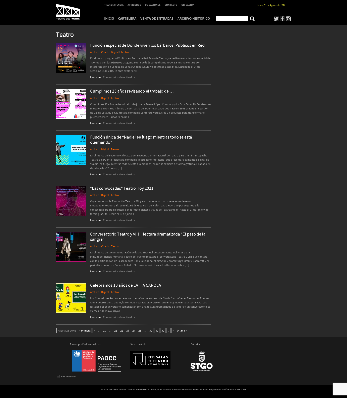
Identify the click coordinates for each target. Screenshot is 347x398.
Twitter (276, 18)
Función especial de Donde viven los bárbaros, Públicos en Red (147, 45)
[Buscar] (252, 18)
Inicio (109, 18)
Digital (115, 52)
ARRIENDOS (134, 5)
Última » (182, 331)
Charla (105, 52)
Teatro (125, 52)
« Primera (85, 331)
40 (156, 331)
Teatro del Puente (73, 12)
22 (121, 331)
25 (139, 331)
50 (162, 331)
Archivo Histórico (194, 18)
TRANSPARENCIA (113, 5)
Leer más (95, 77)
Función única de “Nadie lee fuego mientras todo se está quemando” (141, 140)
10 (104, 331)
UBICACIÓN (188, 5)
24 (133, 331)
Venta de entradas (157, 18)
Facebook (282, 18)
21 (115, 331)
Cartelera (127, 18)
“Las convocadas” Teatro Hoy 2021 (121, 188)
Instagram (288, 18)
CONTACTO (170, 5)
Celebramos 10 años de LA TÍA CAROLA (125, 285)
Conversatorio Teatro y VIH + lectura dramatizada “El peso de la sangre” (147, 237)
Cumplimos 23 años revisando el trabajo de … (132, 91)
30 (150, 331)
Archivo (94, 52)
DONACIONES (152, 5)
